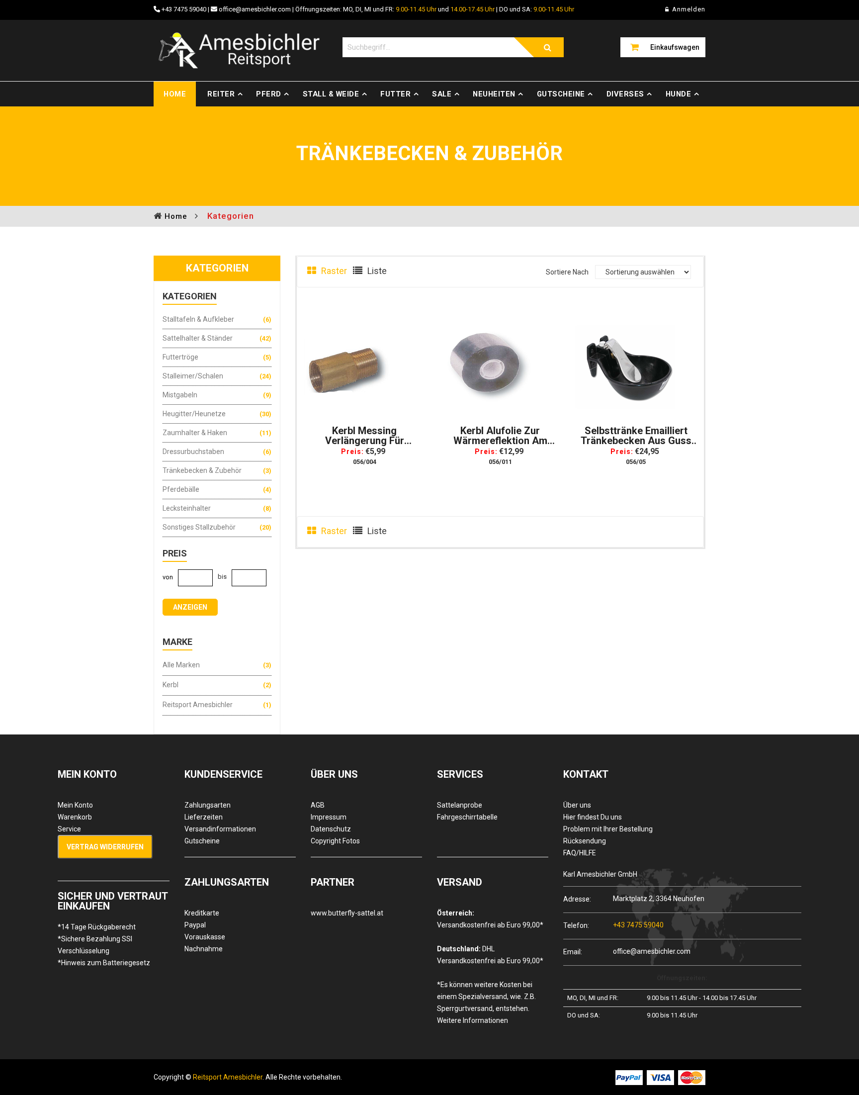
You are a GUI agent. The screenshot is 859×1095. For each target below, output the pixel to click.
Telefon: (576, 925)
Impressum (328, 817)
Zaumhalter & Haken (195, 433)
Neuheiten (494, 94)
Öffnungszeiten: (682, 978)
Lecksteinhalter (187, 508)
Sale (441, 94)
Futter (395, 94)
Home (175, 94)
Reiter (221, 94)
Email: (572, 951)
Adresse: (577, 899)
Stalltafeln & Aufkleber (198, 319)
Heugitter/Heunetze (194, 414)
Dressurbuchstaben (193, 452)
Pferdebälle (181, 489)
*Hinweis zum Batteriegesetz (104, 963)
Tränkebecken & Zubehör (202, 470)
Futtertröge (180, 357)
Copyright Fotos (335, 841)
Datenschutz (331, 829)
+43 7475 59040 (184, 9)
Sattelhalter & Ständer (198, 338)
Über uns (577, 805)
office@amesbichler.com (255, 9)
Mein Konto (75, 805)
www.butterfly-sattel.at (347, 913)
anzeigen (190, 607)
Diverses (625, 94)
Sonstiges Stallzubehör (199, 527)
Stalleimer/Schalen (193, 376)
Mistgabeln (180, 395)
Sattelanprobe (459, 805)
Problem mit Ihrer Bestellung (608, 829)
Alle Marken (181, 665)
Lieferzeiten (203, 817)
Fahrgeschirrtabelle (467, 817)
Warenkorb (75, 817)
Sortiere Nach (567, 272)
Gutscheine (561, 94)
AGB (318, 805)
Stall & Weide (331, 94)
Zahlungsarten (207, 805)
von (168, 577)
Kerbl (170, 685)
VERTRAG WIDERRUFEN (105, 847)
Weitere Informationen (472, 1020)
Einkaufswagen (674, 47)
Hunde (678, 94)
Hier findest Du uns (592, 817)
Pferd (268, 94)
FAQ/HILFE (579, 853)
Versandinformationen (220, 829)
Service (69, 829)
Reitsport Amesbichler (198, 705)
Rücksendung (584, 841)
